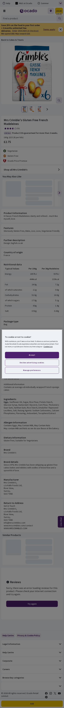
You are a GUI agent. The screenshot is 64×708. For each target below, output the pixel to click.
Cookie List (48, 347)
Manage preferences (32, 370)
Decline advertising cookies (32, 363)
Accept (32, 355)
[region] (32, 354)
